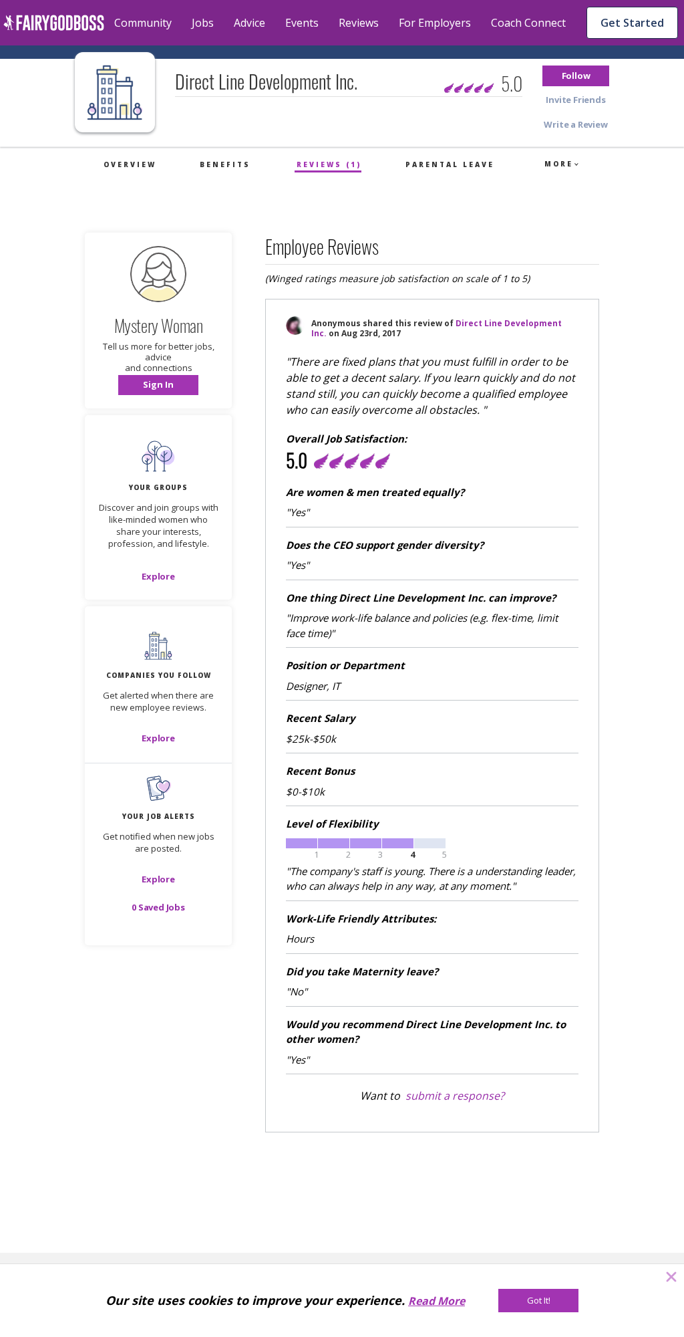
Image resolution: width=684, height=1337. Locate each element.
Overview (130, 164)
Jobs (203, 22)
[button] (575, 76)
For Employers (435, 22)
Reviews (359, 22)
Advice (249, 22)
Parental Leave (449, 164)
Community (143, 22)
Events (302, 22)
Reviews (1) (329, 164)
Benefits (225, 164)
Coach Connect (528, 22)
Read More (436, 1301)
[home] (53, 22)
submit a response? (454, 1095)
